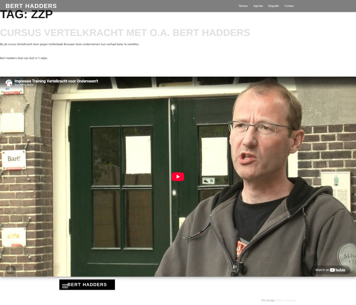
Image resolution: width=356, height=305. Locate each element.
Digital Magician (286, 300)
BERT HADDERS (31, 6)
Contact (289, 5)
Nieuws (243, 5)
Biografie (273, 5)
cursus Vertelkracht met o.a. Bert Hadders (125, 32)
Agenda (258, 5)
